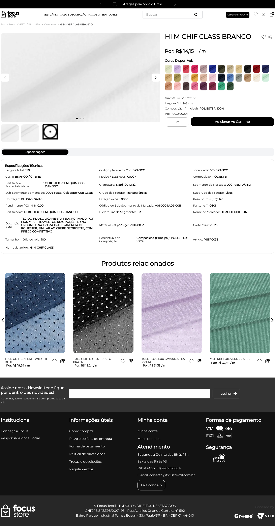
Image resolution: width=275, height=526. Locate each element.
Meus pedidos (149, 439)
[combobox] (173, 14)
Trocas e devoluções (85, 462)
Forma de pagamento (87, 446)
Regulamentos (81, 469)
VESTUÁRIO (26, 24)
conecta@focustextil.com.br (172, 475)
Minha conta (148, 431)
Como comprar (81, 431)
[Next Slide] (175, 4)
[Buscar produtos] (196, 14)
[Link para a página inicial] (9, 24)
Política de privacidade (87, 454)
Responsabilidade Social (20, 438)
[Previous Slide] (100, 4)
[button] (3, 320)
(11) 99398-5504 (168, 468)
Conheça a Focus (14, 431)
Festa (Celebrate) (46, 24)
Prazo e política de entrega (90, 439)
